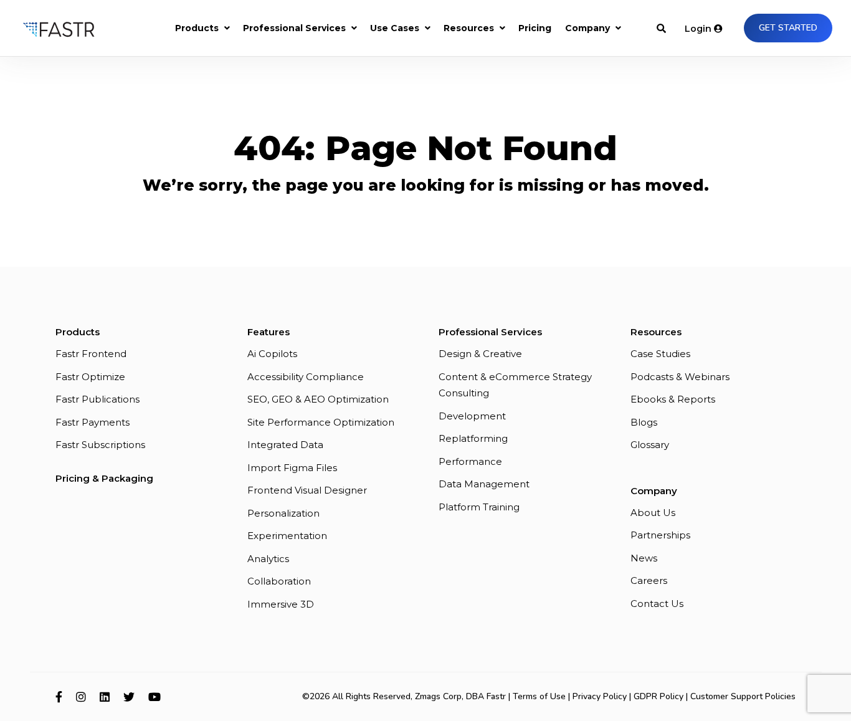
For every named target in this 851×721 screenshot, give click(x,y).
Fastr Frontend (90, 354)
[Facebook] (58, 696)
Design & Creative (480, 354)
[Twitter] (129, 696)
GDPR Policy (658, 696)
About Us (652, 512)
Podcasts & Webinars (680, 377)
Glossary (649, 445)
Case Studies (660, 354)
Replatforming (473, 438)
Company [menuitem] (587, 28)
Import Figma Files (292, 468)
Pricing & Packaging (104, 478)
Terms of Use (539, 696)
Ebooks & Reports (672, 399)
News (643, 558)
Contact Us (656, 603)
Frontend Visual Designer (307, 490)
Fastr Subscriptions (100, 445)
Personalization (283, 513)
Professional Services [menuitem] (294, 28)
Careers (648, 580)
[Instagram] (81, 696)
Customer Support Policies (743, 696)
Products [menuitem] (197, 28)
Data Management (484, 484)
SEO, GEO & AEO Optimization (318, 399)
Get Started (788, 28)
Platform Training (479, 507)
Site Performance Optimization (320, 422)
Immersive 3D (280, 604)
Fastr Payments (92, 422)
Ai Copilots (272, 354)
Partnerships (660, 535)
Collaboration (279, 581)
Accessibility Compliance (305, 377)
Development (472, 416)
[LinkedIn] (105, 696)
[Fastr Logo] (59, 28)
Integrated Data (285, 445)
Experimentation (287, 536)
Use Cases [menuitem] (394, 28)
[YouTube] (154, 696)
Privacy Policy (600, 696)
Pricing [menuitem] (534, 28)
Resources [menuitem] (469, 28)
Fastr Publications (97, 399)
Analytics (268, 559)
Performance (470, 461)
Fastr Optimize (90, 377)
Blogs (643, 422)
